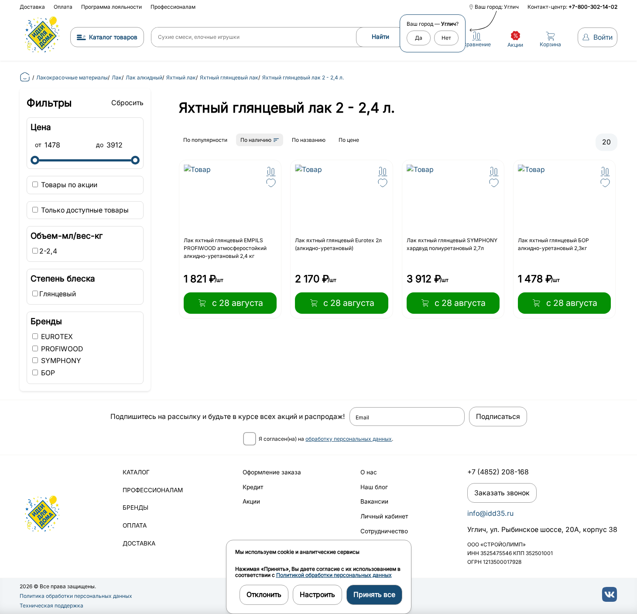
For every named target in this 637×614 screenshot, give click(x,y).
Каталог (136, 472)
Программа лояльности (111, 6)
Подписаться (498, 416)
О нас (368, 472)
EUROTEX (56, 337)
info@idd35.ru (490, 513)
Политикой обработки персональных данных (334, 575)
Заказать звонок (502, 493)
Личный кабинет (384, 516)
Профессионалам (173, 6)
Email (362, 418)
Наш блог (374, 487)
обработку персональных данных (348, 439)
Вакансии (374, 501)
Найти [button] (380, 36)
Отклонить (264, 594)
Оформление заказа (272, 472)
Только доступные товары (84, 210)
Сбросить (127, 103)
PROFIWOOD (61, 349)
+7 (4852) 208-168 (498, 472)
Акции (251, 501)
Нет (446, 37)
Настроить (317, 594)
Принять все (374, 594)
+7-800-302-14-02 (593, 6)
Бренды (135, 507)
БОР (47, 373)
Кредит (253, 487)
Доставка (32, 6)
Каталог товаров (113, 37)
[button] (271, 171)
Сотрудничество (384, 531)
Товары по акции (68, 185)
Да (418, 37)
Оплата (63, 6)
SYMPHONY (60, 361)
